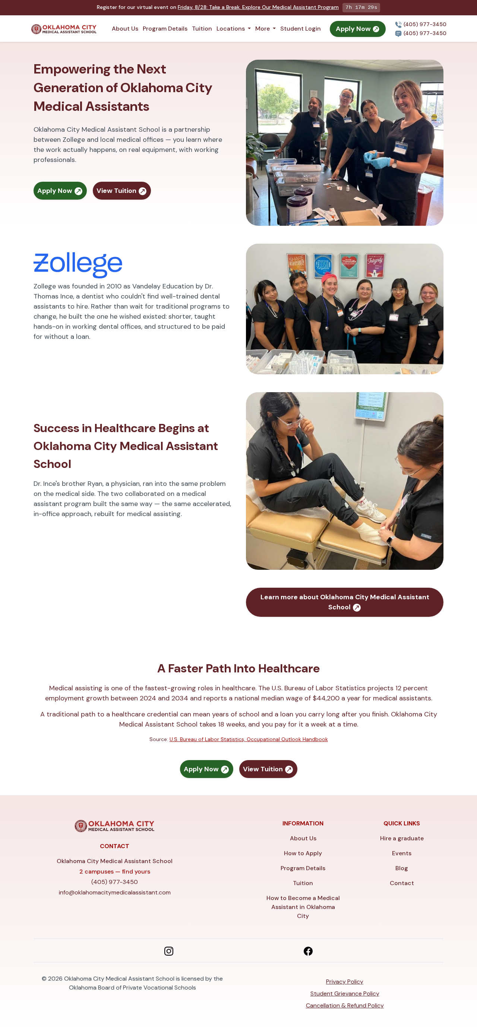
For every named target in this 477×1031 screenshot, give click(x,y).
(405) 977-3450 (424, 24)
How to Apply (303, 853)
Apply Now (354, 28)
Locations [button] (231, 28)
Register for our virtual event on (218, 7)
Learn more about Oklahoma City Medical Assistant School (344, 602)
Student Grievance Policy (344, 993)
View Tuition (117, 190)
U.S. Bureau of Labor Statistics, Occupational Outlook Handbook (249, 739)
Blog (401, 868)
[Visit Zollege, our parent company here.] (78, 265)
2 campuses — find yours (114, 871)
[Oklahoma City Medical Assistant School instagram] (168, 950)
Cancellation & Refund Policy (345, 1005)
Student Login (300, 28)
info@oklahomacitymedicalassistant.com (115, 892)
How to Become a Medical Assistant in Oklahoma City (303, 907)
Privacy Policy (344, 981)
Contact (402, 883)
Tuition (202, 28)
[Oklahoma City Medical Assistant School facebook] (308, 950)
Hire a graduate (402, 838)
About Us (125, 28)
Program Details (165, 28)
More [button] (263, 28)
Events (401, 853)
